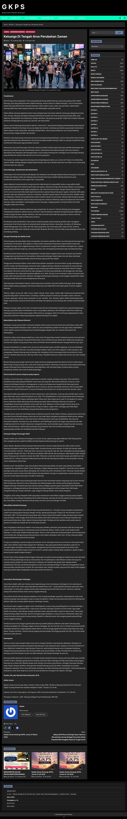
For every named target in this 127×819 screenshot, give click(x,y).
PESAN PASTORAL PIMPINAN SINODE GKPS (105, 182)
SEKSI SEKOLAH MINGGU (99, 203)
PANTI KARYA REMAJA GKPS (100, 175)
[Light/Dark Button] (121, 18)
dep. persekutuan (9, 776)
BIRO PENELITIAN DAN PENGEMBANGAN (104, 88)
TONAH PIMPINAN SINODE (99, 214)
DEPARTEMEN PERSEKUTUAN (100, 106)
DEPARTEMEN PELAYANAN (99, 99)
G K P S (13, 7)
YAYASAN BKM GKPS (97, 225)
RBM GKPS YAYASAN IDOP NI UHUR (102, 193)
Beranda (4, 18)
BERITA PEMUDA (96, 74)
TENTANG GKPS (15, 18)
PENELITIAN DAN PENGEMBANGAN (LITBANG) (106, 178)
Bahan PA (94, 67)
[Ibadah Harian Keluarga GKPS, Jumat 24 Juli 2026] (72, 760)
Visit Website (25, 715)
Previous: (20, 734)
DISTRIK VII (94, 128)
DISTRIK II (94, 110)
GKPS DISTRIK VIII (96, 153)
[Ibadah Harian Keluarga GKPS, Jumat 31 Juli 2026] (44, 760)
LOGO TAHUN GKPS (30, 18)
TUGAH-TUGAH (96, 218)
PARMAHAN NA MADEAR (66, 18)
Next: (68, 736)
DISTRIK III (94, 113)
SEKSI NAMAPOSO (97, 200)
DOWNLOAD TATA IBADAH (99, 139)
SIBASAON (94, 207)
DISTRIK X (94, 131)
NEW (92, 164)
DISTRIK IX (94, 121)
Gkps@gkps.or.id (12, 800)
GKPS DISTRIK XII (96, 157)
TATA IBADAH (95, 211)
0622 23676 (11, 797)
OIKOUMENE (95, 167)
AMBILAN (94, 59)
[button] (5, 727)
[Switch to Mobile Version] (63, 818)
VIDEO (93, 222)
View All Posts (40, 715)
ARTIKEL (6, 32)
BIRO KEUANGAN (96, 85)
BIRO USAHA (95, 92)
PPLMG (93, 189)
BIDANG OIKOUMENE (97, 77)
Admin (7, 41)
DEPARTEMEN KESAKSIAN (18, 32)
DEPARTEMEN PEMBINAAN (99, 103)
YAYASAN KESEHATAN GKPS (100, 232)
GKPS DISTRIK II (96, 146)
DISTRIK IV (94, 117)
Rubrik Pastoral (30, 32)
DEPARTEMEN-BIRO (47, 18)
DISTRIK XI (94, 135)
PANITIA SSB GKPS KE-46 (99, 171)
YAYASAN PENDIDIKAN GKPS (100, 236)
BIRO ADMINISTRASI (97, 81)
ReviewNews (59, 814)
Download (81, 18)
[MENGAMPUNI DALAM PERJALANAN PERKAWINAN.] (17, 760)
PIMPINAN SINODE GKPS (99, 185)
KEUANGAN (95, 160)
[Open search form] (124, 18)
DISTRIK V (94, 124)
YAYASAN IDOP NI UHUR (98, 229)
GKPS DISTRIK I (96, 142)
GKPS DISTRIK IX (96, 149)
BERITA (93, 70)
